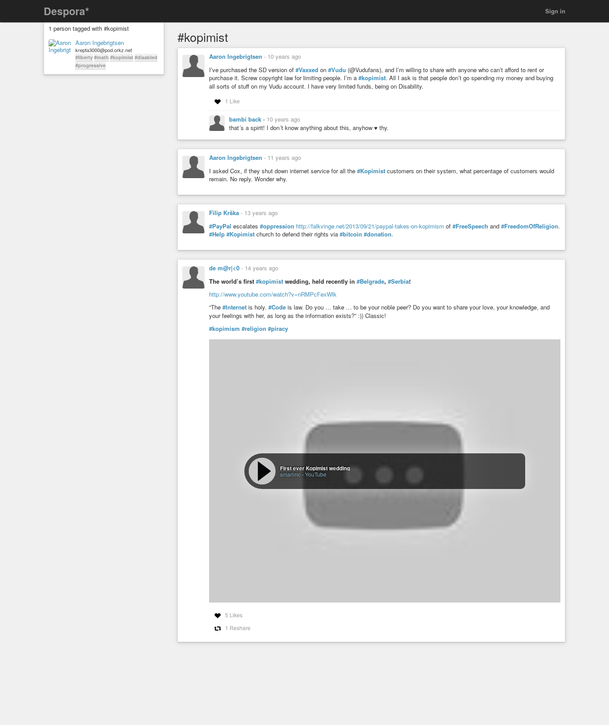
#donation (377, 234)
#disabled (146, 57)
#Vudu (337, 70)
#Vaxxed (307, 70)
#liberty (84, 57)
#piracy (278, 329)
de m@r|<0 (224, 268)
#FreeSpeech (470, 226)
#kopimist (121, 57)
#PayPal (220, 226)
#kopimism (224, 329)
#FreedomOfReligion (529, 226)
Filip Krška (224, 212)
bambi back (246, 119)
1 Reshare (238, 627)
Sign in (555, 11)
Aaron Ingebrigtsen (99, 42)
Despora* (66, 11)
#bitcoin (351, 234)
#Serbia (398, 281)
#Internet (234, 307)
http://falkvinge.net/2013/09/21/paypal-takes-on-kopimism (370, 226)
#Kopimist (371, 171)
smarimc (290, 474)
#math (101, 57)
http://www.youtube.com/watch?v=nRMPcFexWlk (273, 294)
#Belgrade (370, 281)
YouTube (315, 474)
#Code (277, 307)
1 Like (232, 101)
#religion (254, 329)
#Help (217, 234)
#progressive (90, 65)
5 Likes (234, 615)
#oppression (277, 226)
